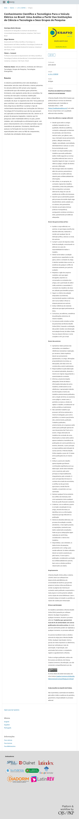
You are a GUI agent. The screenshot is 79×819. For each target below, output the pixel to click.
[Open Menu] (4, 2)
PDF (52, 55)
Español (7, 725)
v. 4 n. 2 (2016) (21, 8)
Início (5, 8)
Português (7, 728)
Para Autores (8, 743)
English (6, 722)
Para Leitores (8, 740)
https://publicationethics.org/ (58, 108)
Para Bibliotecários (9, 746)
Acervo (12, 8)
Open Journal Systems (11, 710)
